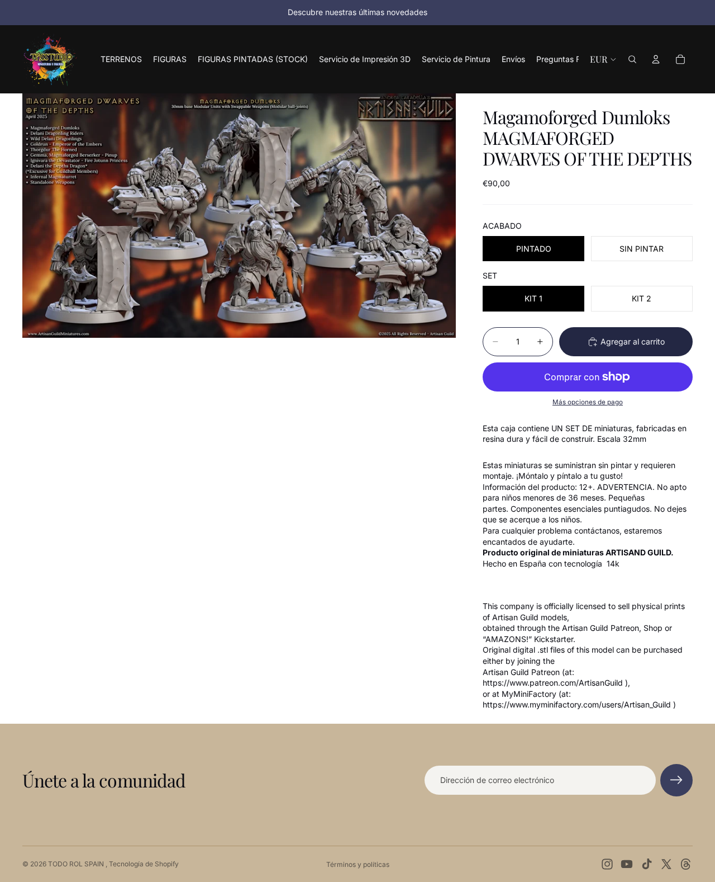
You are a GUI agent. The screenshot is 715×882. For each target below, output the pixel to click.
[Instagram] (607, 864)
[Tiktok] (647, 864)
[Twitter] (666, 864)
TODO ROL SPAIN (77, 864)
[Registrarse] (676, 780)
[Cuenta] (656, 59)
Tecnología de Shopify (144, 864)
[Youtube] (626, 864)
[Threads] (686, 864)
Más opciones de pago (587, 402)
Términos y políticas (357, 864)
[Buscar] (632, 59)
